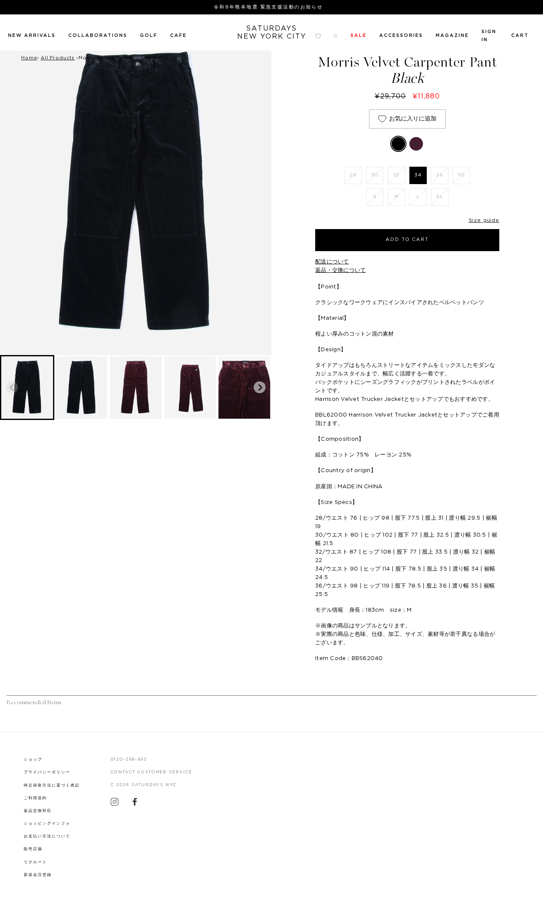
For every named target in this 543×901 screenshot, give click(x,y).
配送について (332, 262)
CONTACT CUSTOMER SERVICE (152, 772)
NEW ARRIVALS (32, 35)
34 (418, 175)
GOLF (148, 35)
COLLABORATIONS (97, 35)
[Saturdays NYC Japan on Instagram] (114, 804)
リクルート (35, 862)
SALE (358, 35)
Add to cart (407, 239)
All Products (58, 58)
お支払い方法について (47, 836)
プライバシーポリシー (47, 772)
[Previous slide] (12, 387)
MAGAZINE (452, 35)
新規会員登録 (38, 875)
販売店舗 (33, 849)
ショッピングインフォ (47, 823)
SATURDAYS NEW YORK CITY (271, 32)
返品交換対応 (38, 811)
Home (29, 58)
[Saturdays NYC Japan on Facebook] (135, 804)
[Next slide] (260, 387)
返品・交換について (340, 270)
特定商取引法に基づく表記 (52, 785)
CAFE (178, 35)
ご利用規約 (35, 798)
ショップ (33, 759)
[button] (27, 387)
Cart (520, 35)
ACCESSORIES (401, 35)
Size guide (484, 220)
